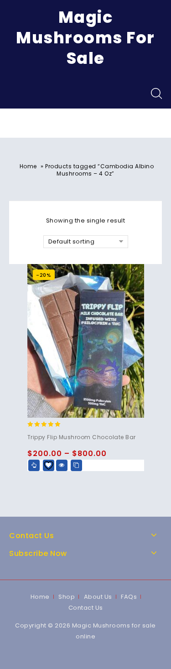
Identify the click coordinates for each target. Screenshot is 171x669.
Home (28, 166)
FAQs (129, 596)
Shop (66, 596)
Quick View (61, 465)
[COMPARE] (76, 465)
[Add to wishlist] (48, 465)
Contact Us (85, 607)
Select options (34, 465)
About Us (98, 596)
